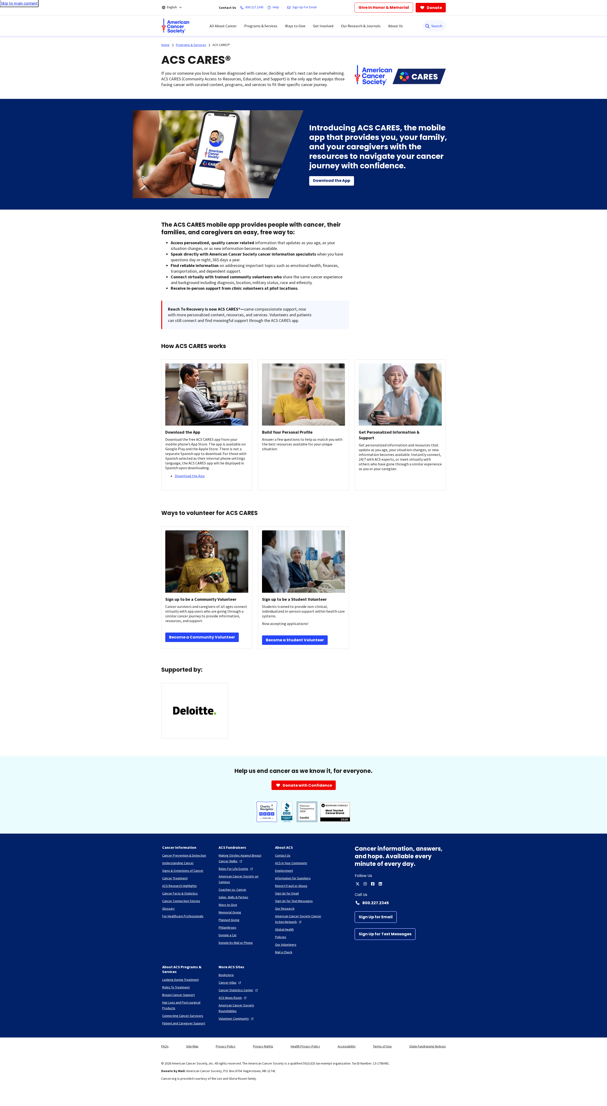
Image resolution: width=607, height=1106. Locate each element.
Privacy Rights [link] (263, 1046)
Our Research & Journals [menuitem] (361, 25)
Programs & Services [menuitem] (260, 25)
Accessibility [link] (347, 1046)
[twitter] (357, 884)
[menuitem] (175, 25)
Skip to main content (19, 3)
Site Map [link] (192, 1046)
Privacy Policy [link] (225, 1046)
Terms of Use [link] (382, 1046)
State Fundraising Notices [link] (427, 1046)
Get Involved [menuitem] (323, 25)
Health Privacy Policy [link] (305, 1046)
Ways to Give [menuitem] (295, 25)
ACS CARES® (221, 45)
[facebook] (373, 884)
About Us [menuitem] (395, 25)
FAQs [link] (165, 1046)
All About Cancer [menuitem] (223, 25)
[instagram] (365, 884)
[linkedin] (380, 884)
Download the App (190, 475)
